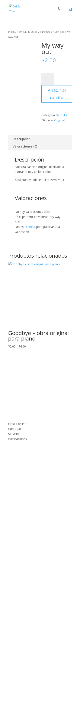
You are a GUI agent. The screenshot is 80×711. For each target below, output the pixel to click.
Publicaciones (17, 439)
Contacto (14, 429)
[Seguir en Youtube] (20, 463)
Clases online (17, 424)
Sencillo (59, 32)
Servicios (14, 434)
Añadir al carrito (57, 93)
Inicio (11, 32)
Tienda (21, 32)
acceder (30, 227)
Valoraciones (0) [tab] (25, 146)
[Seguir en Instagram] (28, 463)
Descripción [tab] (22, 139)
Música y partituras (40, 32)
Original (59, 120)
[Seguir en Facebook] (11, 463)
